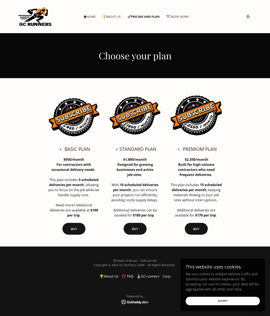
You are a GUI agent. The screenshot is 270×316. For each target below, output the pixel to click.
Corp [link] (166, 276)
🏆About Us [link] (112, 17)
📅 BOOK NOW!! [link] (177, 17)
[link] (35, 16)
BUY (74, 229)
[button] (248, 16)
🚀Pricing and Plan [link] (143, 17)
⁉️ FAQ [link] (127, 276)
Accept (223, 301)
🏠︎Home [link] (90, 17)
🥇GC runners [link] (148, 276)
